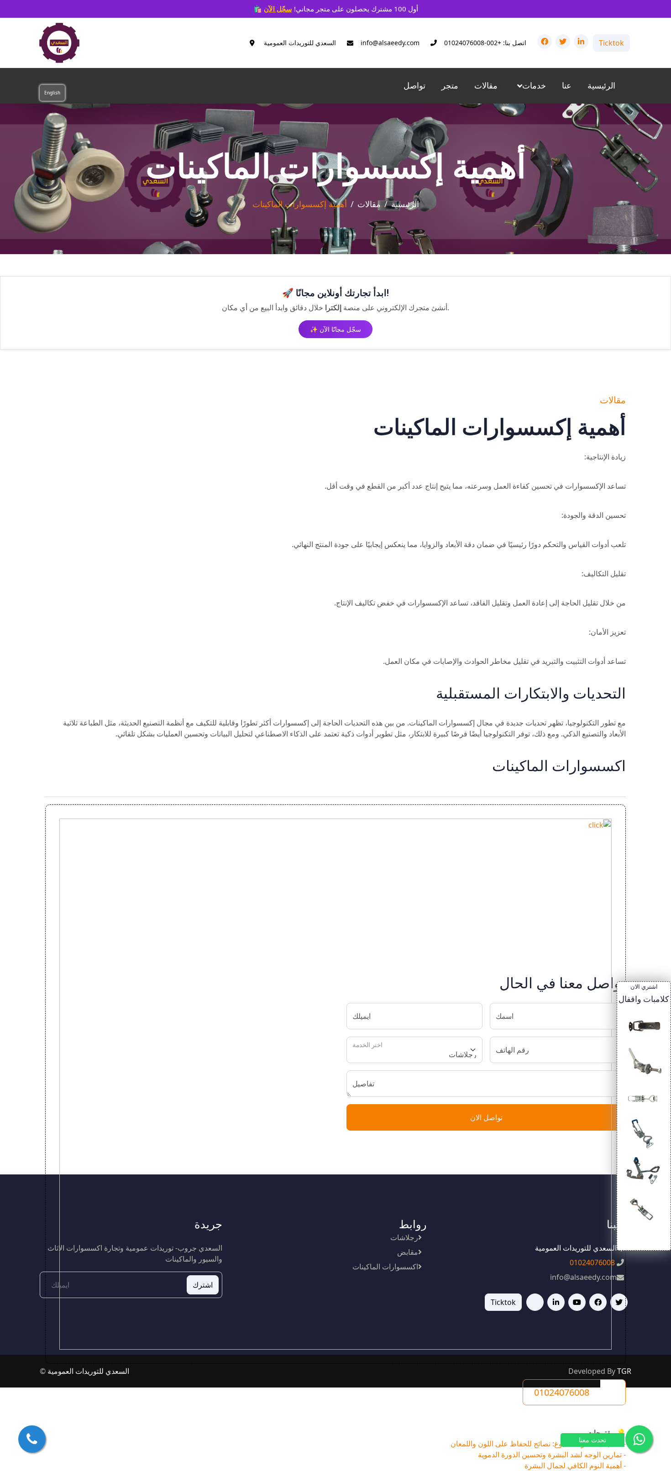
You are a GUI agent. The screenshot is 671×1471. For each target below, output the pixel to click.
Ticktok (611, 43)
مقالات (486, 85)
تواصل (414, 85)
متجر (449, 85)
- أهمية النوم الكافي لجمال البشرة (575, 1466)
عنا (566, 85)
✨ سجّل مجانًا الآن (335, 329)
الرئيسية (601, 85)
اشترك (203, 1285)
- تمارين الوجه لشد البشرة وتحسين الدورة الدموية (552, 1455)
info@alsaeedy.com (390, 42)
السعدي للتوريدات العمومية (299, 42)
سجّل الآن (278, 8)
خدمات (534, 85)
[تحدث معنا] (639, 1439)
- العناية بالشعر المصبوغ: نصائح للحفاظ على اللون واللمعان (538, 1444)
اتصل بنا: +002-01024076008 (485, 42)
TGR (624, 1371)
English (52, 92)
